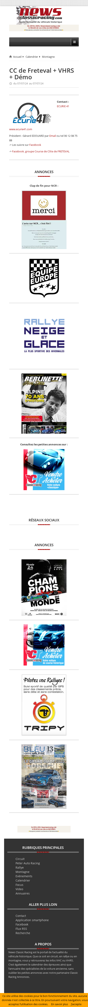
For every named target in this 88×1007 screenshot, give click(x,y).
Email (52, 136)
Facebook (35, 145)
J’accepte (76, 1004)
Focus (19, 885)
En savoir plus (59, 1004)
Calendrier (32, 57)
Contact (21, 916)
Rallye (20, 867)
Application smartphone (32, 920)
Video (19, 889)
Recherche (23, 933)
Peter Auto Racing (28, 863)
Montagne (48, 57)
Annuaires (23, 893)
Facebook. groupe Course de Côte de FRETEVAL (41, 151)
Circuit (20, 859)
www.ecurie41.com (20, 129)
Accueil (17, 57)
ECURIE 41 (63, 106)
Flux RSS (21, 929)
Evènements (24, 876)
